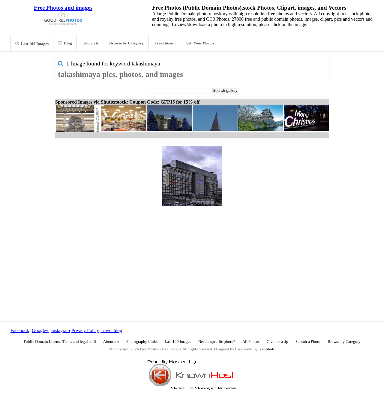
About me (111, 342)
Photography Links (142, 342)
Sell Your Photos (200, 43)
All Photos (251, 342)
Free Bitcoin (165, 43)
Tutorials (90, 43)
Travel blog (111, 330)
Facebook (19, 330)
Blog (68, 43)
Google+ (40, 330)
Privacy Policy (85, 330)
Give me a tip (277, 342)
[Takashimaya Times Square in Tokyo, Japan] (192, 176)
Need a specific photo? (216, 342)
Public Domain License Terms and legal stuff (60, 342)
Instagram (60, 330)
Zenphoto (267, 349)
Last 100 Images (35, 44)
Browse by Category (126, 43)
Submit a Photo (308, 342)
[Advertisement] (192, 252)
